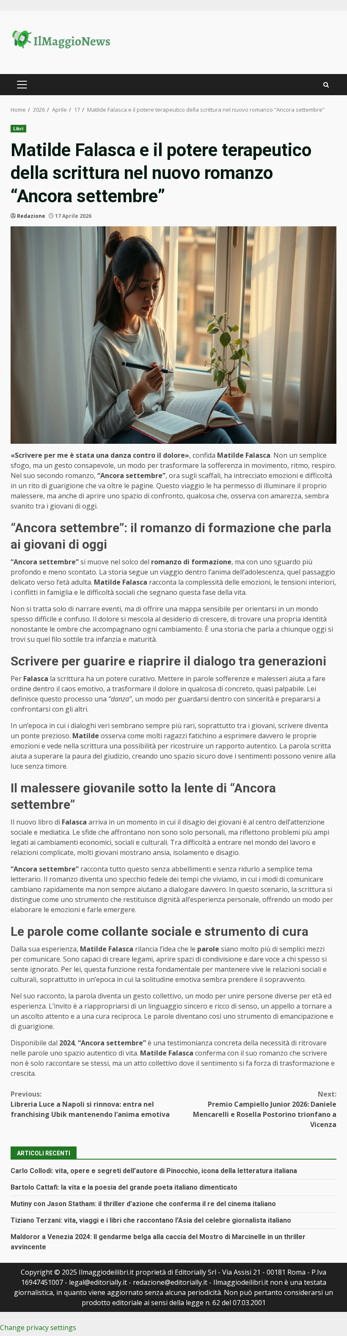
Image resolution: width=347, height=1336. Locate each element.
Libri (18, 129)
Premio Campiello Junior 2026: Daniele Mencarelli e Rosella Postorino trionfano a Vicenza (264, 1109)
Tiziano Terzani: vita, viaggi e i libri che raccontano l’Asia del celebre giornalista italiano (151, 1220)
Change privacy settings (38, 1327)
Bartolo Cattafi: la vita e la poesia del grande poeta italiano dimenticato (124, 1187)
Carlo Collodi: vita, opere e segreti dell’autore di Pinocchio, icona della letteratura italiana (154, 1171)
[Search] (326, 85)
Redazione (31, 216)
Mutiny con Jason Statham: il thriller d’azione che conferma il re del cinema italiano (143, 1204)
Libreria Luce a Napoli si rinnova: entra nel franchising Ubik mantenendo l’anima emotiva (90, 1104)
